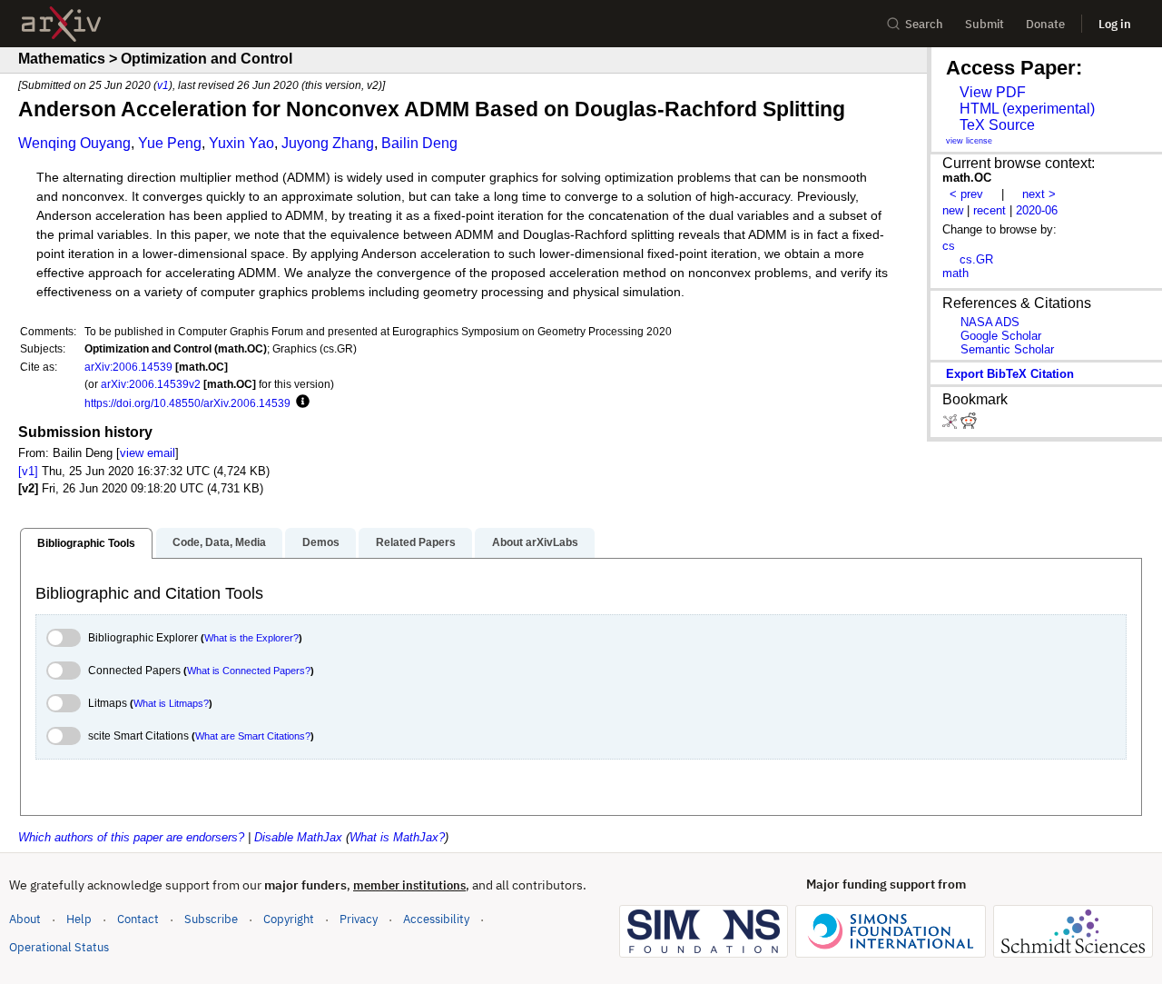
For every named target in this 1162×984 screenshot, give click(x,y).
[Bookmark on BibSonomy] (951, 425)
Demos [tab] (321, 542)
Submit (984, 24)
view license (969, 140)
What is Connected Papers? (248, 670)
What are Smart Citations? (252, 736)
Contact (138, 919)
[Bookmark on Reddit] (968, 425)
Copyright (288, 919)
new (952, 210)
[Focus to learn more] (300, 402)
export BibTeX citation (1010, 374)
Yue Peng (170, 143)
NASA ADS (989, 322)
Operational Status (59, 947)
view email (147, 453)
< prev (966, 194)
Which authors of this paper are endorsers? (131, 837)
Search (924, 24)
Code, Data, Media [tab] (219, 542)
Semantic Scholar (1007, 349)
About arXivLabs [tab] (535, 542)
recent (989, 210)
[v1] (28, 471)
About (25, 919)
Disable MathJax (298, 837)
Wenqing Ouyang (74, 143)
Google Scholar (1000, 336)
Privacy (359, 919)
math (955, 273)
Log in (1114, 24)
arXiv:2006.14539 (128, 367)
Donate (1045, 24)
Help (79, 919)
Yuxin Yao (241, 143)
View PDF (993, 92)
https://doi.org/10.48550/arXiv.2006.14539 (187, 403)
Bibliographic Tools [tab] (86, 543)
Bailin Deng (419, 143)
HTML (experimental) (1027, 108)
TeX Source (997, 125)
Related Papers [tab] (416, 542)
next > (1039, 194)
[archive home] (61, 24)
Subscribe (211, 919)
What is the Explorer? (251, 637)
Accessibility (436, 919)
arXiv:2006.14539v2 (151, 384)
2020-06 (1037, 210)
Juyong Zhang (327, 143)
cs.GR (976, 259)
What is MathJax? (397, 837)
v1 (163, 85)
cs (948, 246)
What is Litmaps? (171, 703)
